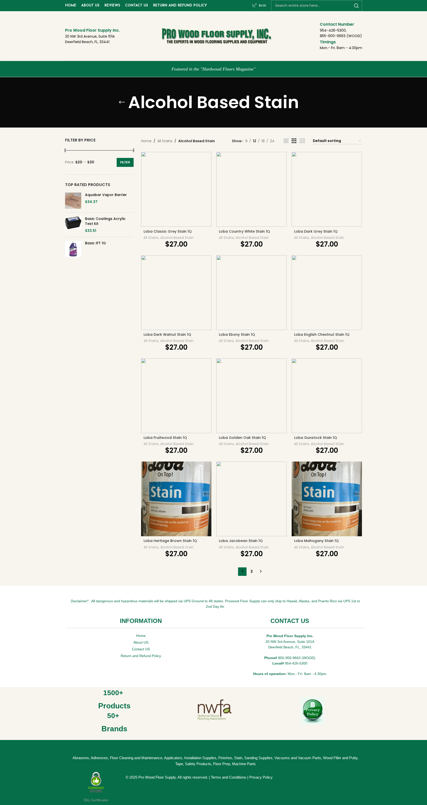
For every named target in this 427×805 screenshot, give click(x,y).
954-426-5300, (333, 30)
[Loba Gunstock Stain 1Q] (327, 395)
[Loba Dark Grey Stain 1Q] (327, 189)
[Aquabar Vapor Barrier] (73, 201)
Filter (125, 162)
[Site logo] (219, 35)
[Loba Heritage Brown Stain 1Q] (176, 499)
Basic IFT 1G (95, 243)
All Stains (164, 140)
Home (146, 140)
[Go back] (122, 102)
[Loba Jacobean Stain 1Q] (251, 499)
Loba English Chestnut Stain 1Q (321, 334)
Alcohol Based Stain (176, 237)
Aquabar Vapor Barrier (106, 195)
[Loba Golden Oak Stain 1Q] (251, 395)
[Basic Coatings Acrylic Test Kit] (73, 224)
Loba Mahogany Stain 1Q (316, 540)
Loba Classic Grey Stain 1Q (168, 231)
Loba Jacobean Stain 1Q (241, 540)
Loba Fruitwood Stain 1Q (165, 437)
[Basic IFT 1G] (73, 249)
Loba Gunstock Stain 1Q (315, 437)
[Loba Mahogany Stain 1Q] (327, 499)
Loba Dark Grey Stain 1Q (316, 231)
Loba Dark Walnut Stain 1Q (167, 334)
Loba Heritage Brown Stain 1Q (170, 540)
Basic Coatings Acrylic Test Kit (105, 221)
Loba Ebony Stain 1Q (237, 334)
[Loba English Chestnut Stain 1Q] (327, 292)
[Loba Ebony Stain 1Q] (251, 292)
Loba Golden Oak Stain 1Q (242, 437)
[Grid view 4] (302, 141)
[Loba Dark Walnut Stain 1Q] (176, 292)
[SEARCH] (356, 5)
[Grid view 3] (294, 141)
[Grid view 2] (286, 141)
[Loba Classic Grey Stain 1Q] (176, 189)
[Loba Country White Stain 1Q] (251, 189)
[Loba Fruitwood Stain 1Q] (176, 395)
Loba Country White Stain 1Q (244, 231)
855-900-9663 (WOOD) (341, 35)
